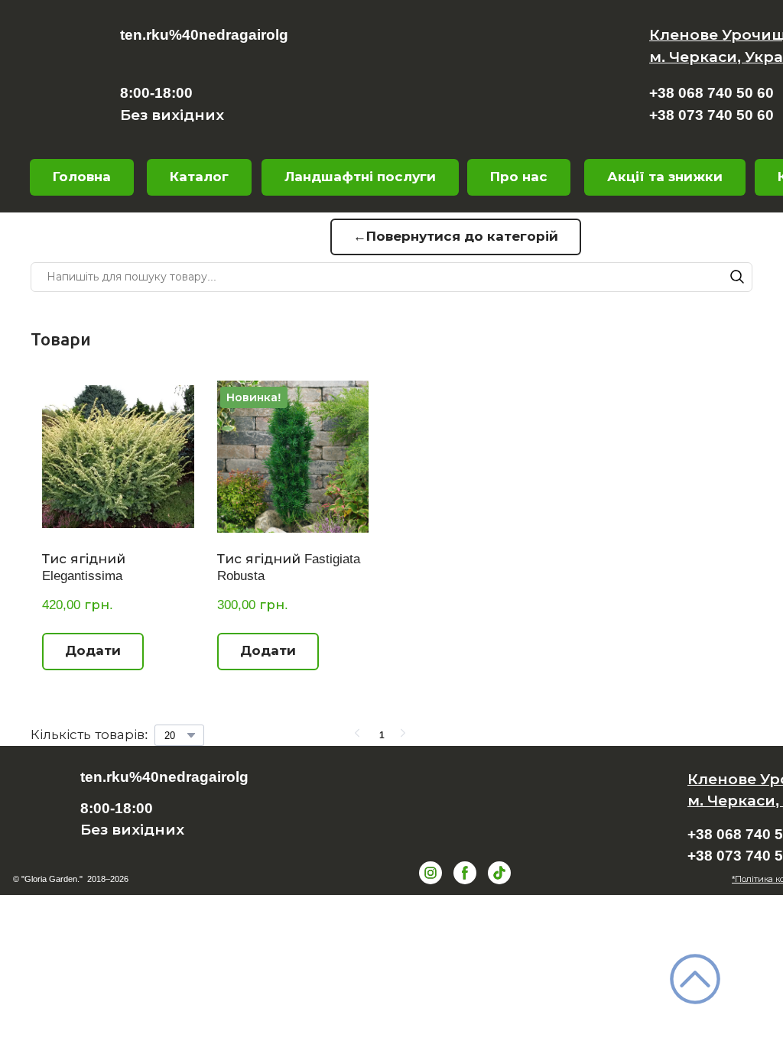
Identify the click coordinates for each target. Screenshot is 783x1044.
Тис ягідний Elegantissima (83, 567)
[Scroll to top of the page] (695, 979)
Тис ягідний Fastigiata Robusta (288, 567)
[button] (518, 177)
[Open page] (460, 90)
